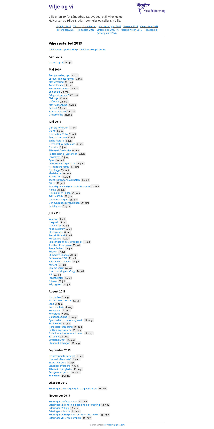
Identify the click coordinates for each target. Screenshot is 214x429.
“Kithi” (52, 183)
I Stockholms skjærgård (62, 163)
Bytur (52, 160)
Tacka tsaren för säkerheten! (64, 180)
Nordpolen (55, 297)
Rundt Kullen (56, 85)
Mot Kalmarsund (58, 104)
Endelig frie (55, 206)
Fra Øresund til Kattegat (62, 356)
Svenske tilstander (59, 88)
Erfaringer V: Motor (59, 411)
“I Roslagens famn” (59, 166)
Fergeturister (56, 277)
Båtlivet (53, 108)
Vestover (54, 219)
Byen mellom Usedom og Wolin (66, 320)
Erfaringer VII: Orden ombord (65, 418)
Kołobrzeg (54, 313)
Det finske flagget (58, 199)
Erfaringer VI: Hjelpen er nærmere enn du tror (74, 414)
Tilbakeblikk (151, 29)
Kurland (53, 264)
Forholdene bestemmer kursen (66, 333)
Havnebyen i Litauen (60, 261)
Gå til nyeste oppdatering (63, 49)
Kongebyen (55, 310)
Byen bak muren (58, 137)
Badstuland (55, 176)
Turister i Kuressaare (60, 245)
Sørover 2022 (130, 26)
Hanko (52, 189)
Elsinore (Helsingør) (59, 343)
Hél (50, 274)
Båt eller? (54, 336)
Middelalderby (57, 228)
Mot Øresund (56, 82)
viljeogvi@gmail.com (116, 424)
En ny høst (54, 375)
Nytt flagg (54, 170)
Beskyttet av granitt (59, 372)
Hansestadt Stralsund (61, 326)
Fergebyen (54, 157)
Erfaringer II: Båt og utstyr (63, 401)
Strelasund (55, 323)
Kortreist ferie (56, 307)
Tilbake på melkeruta (84, 26)
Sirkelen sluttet (57, 339)
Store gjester (56, 232)
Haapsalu (54, 222)
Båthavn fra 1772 (58, 258)
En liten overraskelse (60, 330)
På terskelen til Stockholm (63, 153)
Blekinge (53, 98)
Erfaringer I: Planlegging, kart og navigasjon (73, 388)
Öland (52, 130)
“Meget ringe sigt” (59, 95)
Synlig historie (56, 140)
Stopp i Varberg (57, 362)
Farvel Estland (56, 248)
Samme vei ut (56, 268)
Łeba (51, 303)
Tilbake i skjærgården (60, 369)
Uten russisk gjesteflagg (62, 271)
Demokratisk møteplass (62, 144)
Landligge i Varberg (59, 365)
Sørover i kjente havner (61, 78)
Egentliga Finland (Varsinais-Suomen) (69, 186)
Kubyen (53, 251)
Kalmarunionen (57, 111)
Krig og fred (55, 284)
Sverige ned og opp (59, 75)
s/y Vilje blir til (63, 26)
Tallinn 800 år (56, 196)
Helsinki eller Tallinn (60, 192)
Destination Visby (58, 134)
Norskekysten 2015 (131, 29)
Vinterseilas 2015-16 (108, 29)
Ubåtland (54, 101)
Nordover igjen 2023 (110, 26)
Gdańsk (53, 281)
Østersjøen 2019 (149, 26)
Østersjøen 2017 (65, 29)
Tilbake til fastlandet (60, 150)
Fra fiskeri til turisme (60, 300)
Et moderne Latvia (59, 255)
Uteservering (56, 114)
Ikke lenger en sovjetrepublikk (65, 241)
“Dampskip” (55, 225)
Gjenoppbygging (58, 316)
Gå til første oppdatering (92, 49)
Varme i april (56, 62)
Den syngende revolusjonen (64, 202)
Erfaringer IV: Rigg (59, 408)
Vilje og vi (61, 6)
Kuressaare (55, 238)
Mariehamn (55, 173)
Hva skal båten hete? (60, 359)
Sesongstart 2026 (107, 33)
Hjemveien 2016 (85, 29)
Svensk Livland (57, 235)
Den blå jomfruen (58, 127)
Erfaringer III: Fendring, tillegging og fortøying (74, 404)
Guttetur (53, 147)
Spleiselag (54, 91)
